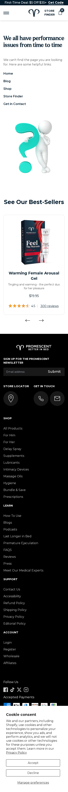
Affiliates (9, 663)
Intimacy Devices (16, 469)
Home (8, 73)
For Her (9, 442)
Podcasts (10, 529)
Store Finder (49, 12)
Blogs (7, 522)
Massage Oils (12, 476)
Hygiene (9, 483)
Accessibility (12, 596)
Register (9, 649)
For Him (9, 435)
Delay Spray (12, 449)
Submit (54, 372)
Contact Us (11, 589)
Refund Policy (14, 603)
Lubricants (11, 462)
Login (7, 642)
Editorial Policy (14, 623)
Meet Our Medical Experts (23, 570)
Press (7, 563)
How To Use (12, 516)
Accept (33, 763)
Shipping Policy (15, 610)
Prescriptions (13, 497)
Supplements (13, 456)
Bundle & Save (14, 490)
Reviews (9, 557)
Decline (33, 773)
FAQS (7, 550)
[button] (60, 13)
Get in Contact (14, 104)
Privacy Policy (16, 752)
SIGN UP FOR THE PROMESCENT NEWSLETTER (26, 360)
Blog (7, 81)
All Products (12, 428)
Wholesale (11, 656)
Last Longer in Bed (17, 536)
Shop (7, 89)
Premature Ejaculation (20, 543)
